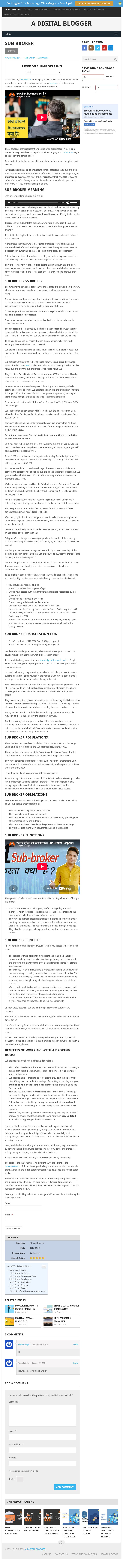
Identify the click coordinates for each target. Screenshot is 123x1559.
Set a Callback (13, 1228)
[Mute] (67, 202)
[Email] (110, 47)
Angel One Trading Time (67, 10)
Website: (12, 1457)
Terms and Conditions (84, 1554)
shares (53, 83)
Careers (46, 1554)
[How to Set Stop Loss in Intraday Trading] (109, 1517)
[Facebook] (84, 47)
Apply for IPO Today (94, 10)
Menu (8, 34)
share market (26, 79)
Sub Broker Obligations (21, 1282)
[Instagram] (91, 47)
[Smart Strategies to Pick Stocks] (13, 1517)
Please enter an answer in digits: (23, 1471)
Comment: (14, 1401)
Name (7, 1203)
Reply (75, 1344)
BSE (71, 152)
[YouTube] (104, 47)
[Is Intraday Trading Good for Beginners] (52, 1517)
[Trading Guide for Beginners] (32, 1517)
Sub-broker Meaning (17, 1270)
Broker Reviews (109, 1554)
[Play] (8, 202)
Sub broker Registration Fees (23, 1276)
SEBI (28, 365)
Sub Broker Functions (20, 1285)
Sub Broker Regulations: (21, 1279)
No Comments (21, 1312)
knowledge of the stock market (54, 660)
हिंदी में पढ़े (11, 51)
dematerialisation (12, 1166)
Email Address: (16, 1444)
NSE (66, 152)
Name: (12, 1431)
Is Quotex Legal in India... (37, 10)
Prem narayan (24, 1344)
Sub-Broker (30, 58)
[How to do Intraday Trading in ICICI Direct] (71, 1517)
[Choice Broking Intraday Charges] (90, 1517)
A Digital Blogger (61, 23)
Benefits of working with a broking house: (28, 1291)
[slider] (74, 202)
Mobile (9, 1214)
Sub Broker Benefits (19, 1288)
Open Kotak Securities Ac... (18, 15)
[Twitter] (97, 47)
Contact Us (61, 1554)
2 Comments (43, 58)
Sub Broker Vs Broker (20, 1273)
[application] (42, 203)
